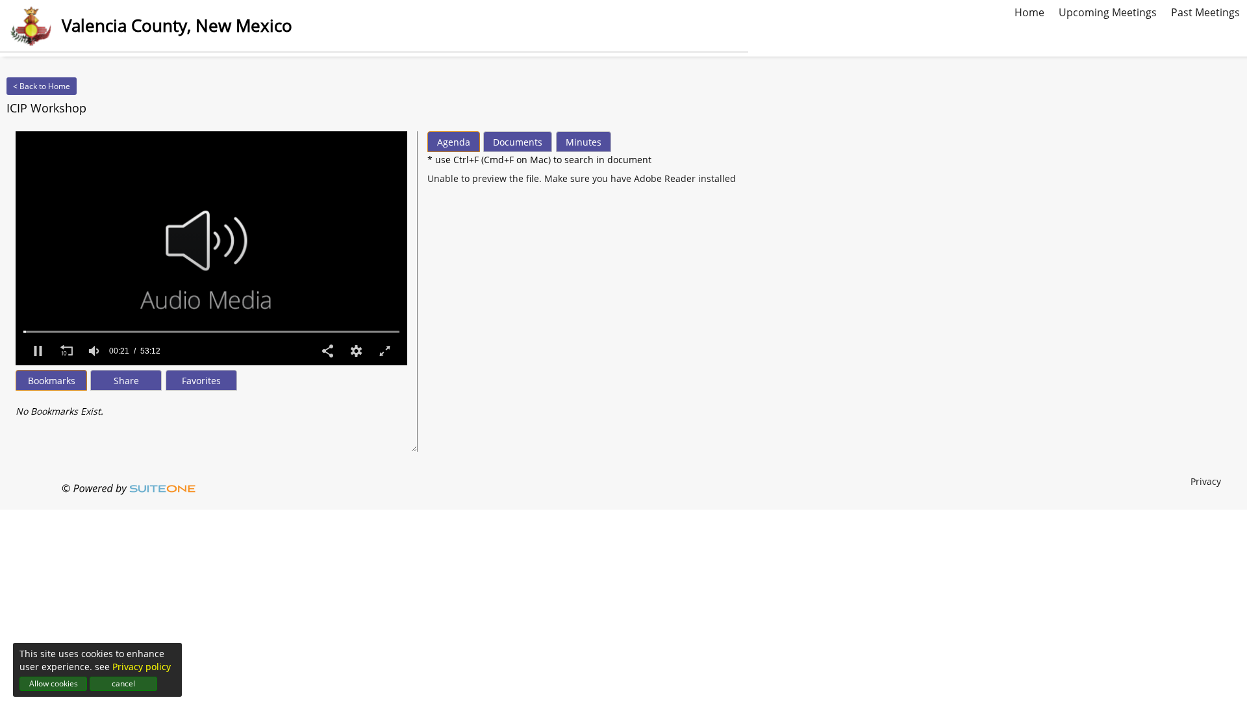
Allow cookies (53, 683)
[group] (95, 351)
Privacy (1205, 481)
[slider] (211, 331)
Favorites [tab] (201, 380)
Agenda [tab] (453, 142)
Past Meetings (1205, 11)
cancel (123, 683)
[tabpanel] (211, 405)
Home (1029, 11)
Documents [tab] (517, 142)
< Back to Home (41, 86)
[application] (211, 248)
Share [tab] (126, 380)
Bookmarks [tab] (51, 380)
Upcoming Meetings (1108, 11)
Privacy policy (141, 666)
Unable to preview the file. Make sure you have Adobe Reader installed (581, 178)
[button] (37, 351)
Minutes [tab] (583, 142)
